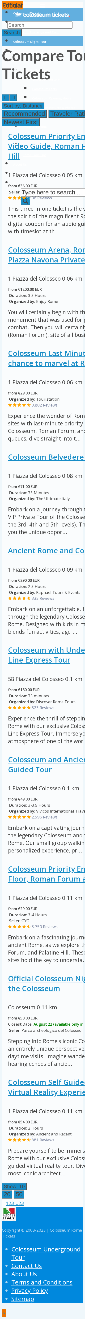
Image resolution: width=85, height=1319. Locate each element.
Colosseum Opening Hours (52, 98)
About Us (24, 1274)
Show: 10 (14, 1186)
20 (7, 1194)
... (16, 1203)
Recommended (24, 113)
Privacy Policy (29, 1290)
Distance (23, 105)
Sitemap (22, 1299)
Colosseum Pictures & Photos (53, 108)
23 (21, 1203)
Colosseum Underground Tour (36, 32)
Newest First (21, 122)
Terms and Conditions (41, 1282)
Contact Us (26, 1266)
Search (12, 32)
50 (19, 1194)
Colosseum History (46, 79)
